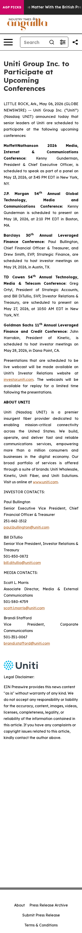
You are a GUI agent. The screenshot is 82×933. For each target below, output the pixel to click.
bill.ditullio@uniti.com (22, 562)
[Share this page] (75, 42)
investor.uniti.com (18, 379)
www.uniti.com (45, 482)
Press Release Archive (48, 905)
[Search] (51, 42)
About (19, 905)
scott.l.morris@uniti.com (24, 608)
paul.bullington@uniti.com (26, 527)
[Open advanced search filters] (62, 42)
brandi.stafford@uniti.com (27, 643)
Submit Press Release (41, 915)
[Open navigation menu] (8, 42)
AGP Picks (12, 7)
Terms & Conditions (41, 925)
